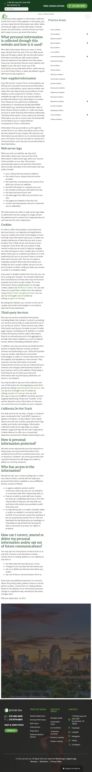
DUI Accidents (55, 65)
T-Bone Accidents (56, 119)
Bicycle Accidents (56, 39)
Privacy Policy (56, 761)
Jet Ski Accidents (55, 83)
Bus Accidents (55, 48)
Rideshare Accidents (57, 101)
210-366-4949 (15, 716)
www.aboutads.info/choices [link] (28, 388)
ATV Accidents (55, 34)
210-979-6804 (15, 719)
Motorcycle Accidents (57, 88)
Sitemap (33, 761)
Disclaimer (44, 761)
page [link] (7, 396)
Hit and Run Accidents (57, 79)
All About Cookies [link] (25, 287)
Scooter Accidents (56, 106)
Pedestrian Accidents (57, 92)
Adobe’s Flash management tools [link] (20, 293)
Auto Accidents (55, 30)
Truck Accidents (55, 115)
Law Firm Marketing (56, 759)
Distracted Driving (56, 61)
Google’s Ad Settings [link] (16, 298)
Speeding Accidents (56, 110)
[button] (87, 16)
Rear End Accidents (56, 97)
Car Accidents (54, 52)
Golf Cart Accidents (56, 74)
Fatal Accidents (55, 70)
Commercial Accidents (57, 57)
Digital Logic (71, 759)
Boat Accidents (55, 43)
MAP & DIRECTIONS (14, 725)
